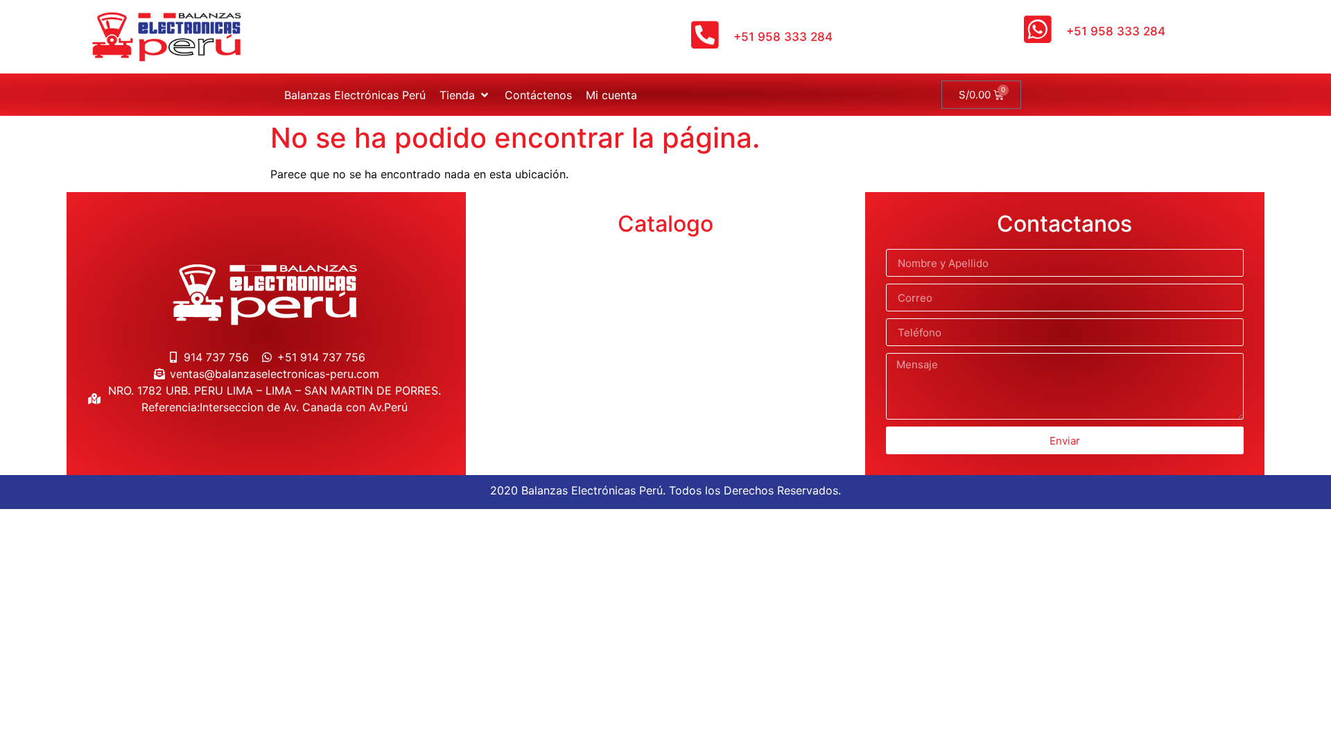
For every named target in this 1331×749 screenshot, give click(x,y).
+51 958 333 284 (783, 37)
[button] (465, 95)
